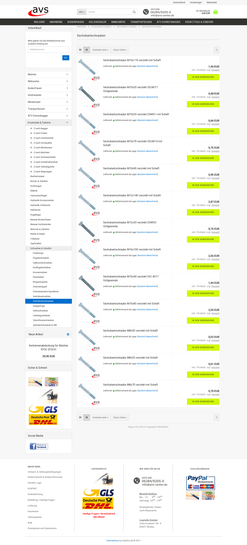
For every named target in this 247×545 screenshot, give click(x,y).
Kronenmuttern (40, 272)
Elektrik (33, 190)
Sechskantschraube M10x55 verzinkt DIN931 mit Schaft (136, 114)
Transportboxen (141, 22)
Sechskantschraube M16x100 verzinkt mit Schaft (132, 249)
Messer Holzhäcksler (40, 224)
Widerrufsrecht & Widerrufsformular (45, 477)
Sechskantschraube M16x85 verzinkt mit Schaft (131, 303)
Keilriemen (35, 210)
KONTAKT (32, 488)
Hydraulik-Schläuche (40, 205)
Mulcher (39, 22)
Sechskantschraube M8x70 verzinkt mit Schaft (130, 384)
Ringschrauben (40, 282)
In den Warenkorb (203, 77)
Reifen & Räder (37, 234)
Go (65, 58)
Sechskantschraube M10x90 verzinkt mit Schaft (131, 168)
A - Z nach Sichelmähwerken (44, 162)
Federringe (38, 253)
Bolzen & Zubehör (39, 181)
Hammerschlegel (38, 195)
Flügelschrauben (41, 258)
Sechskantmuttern (42, 296)
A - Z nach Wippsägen (41, 171)
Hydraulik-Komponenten (42, 200)
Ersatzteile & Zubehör (199, 22)
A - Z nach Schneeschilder (43, 157)
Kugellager (35, 214)
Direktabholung (35, 494)
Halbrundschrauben (42, 262)
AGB (30, 522)
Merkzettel (212, 2)
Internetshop (113, 540)
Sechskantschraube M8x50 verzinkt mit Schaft (130, 330)
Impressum (33, 511)
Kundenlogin (196, 2)
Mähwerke (56, 22)
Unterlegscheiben (41, 315)
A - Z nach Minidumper (41, 147)
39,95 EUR (48, 356)
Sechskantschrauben (43, 301)
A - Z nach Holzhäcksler (41, 138)
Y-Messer (34, 238)
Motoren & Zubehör (39, 229)
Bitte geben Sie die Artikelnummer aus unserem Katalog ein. (46, 42)
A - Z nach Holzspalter (41, 143)
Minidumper (118, 22)
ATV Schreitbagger (168, 22)
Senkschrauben (40, 310)
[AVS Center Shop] (50, 12)
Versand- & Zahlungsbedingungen (44, 472)
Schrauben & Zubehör (41, 248)
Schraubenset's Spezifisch (46, 291)
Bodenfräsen (76, 22)
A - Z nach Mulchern (40, 152)
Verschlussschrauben (43, 320)
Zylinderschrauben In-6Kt (45, 325)
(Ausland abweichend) (147, 66)
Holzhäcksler (97, 22)
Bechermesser (37, 176)
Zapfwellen (35, 243)
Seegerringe (39, 306)
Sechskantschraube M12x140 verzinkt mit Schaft (132, 195)
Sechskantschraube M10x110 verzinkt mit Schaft (132, 60)
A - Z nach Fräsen (38, 133)
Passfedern (38, 277)
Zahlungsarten (35, 517)
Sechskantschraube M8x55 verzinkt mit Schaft (130, 357)
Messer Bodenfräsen (40, 219)
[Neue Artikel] (68, 334)
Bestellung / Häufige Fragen (41, 500)
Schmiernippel (40, 286)
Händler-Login (35, 483)
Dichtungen (36, 186)
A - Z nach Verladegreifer (42, 166)
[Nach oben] (9, 540)
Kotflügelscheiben (42, 267)
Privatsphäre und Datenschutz (42, 528)
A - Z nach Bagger (39, 128)
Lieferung (32, 505)
